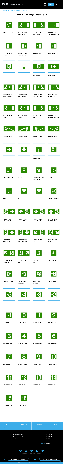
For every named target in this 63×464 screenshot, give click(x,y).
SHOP (50, 4)
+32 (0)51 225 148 (17, 441)
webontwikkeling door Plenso (42, 462)
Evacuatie (25, 10)
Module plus (19, 10)
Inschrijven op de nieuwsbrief (50, 459)
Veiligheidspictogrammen (9, 10)
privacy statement (33, 462)
